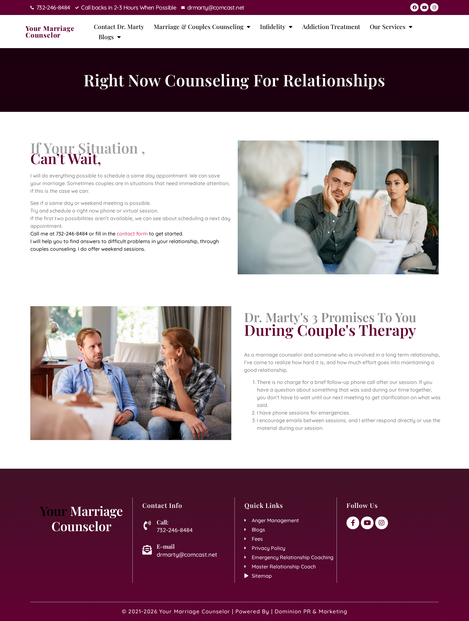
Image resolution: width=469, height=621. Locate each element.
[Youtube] (424, 7)
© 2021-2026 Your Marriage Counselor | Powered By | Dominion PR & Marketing (234, 611)
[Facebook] (414, 7)
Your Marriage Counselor (50, 31)
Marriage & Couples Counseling (198, 26)
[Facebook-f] (352, 522)
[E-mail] (147, 550)
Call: (162, 522)
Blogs (106, 36)
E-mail (166, 546)
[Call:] (147, 525)
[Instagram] (434, 7)
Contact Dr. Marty (119, 26)
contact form (132, 233)
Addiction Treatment (331, 26)
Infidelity (273, 26)
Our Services (388, 26)
